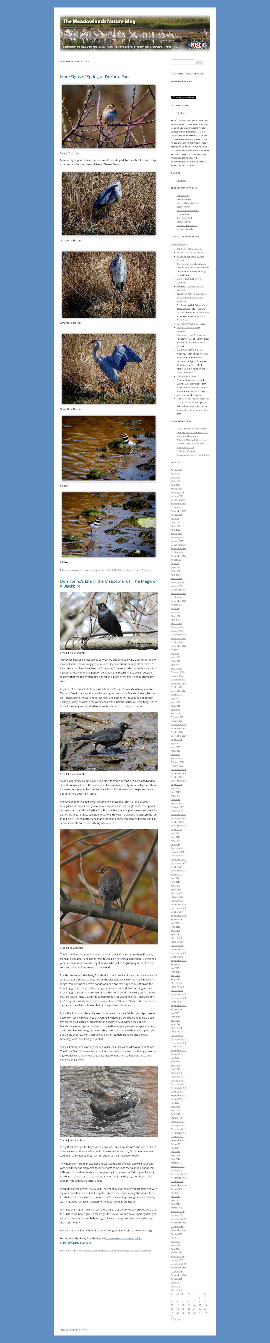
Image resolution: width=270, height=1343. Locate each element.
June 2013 (175, 1061)
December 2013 (178, 1039)
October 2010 (177, 1181)
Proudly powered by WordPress (74, 1329)
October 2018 (177, 822)
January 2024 (177, 586)
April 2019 (175, 799)
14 (194, 1305)
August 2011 (176, 1144)
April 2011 (175, 1159)
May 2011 (175, 1155)
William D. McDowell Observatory (192, 440)
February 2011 (177, 1166)
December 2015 (178, 949)
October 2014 (177, 1001)
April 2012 (175, 1114)
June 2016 (175, 926)
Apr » (180, 1319)
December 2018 (178, 814)
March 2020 (176, 758)
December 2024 (178, 544)
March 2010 (176, 1207)
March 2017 (176, 893)
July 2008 (175, 1282)
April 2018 (175, 844)
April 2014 (175, 1024)
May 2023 (175, 616)
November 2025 (178, 503)
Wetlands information (187, 451)
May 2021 (175, 705)
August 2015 (176, 964)
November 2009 (178, 1222)
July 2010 (175, 1192)
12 (183, 1305)
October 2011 (177, 1136)
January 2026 (177, 496)
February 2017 (177, 896)
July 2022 (175, 653)
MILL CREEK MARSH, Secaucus (191, 252)
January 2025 (177, 541)
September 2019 (178, 780)
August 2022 (176, 649)
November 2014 (178, 998)
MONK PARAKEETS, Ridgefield (190, 350)
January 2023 (177, 631)
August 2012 (176, 1099)
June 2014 (175, 1016)
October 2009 (177, 1226)
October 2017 (177, 866)
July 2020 (175, 743)
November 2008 (178, 1267)
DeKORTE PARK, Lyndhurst (189, 249)
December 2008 (178, 1263)
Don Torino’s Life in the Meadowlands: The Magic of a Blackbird (108, 583)
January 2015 (177, 990)
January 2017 (177, 900)
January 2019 (177, 810)
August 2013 (176, 1054)
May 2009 (175, 1245)
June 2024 (175, 567)
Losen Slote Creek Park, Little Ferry (193, 398)
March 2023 (176, 623)
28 (194, 1312)
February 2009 (177, 1256)
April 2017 (175, 889)
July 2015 (175, 968)
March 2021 (176, 713)
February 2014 (177, 1031)
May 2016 (175, 930)
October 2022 (177, 642)
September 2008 (178, 1275)
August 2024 (176, 559)
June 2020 (175, 747)
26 (183, 1312)
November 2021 (178, 683)
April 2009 (175, 1248)
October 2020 (177, 732)
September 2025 (178, 511)
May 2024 (175, 571)
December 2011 (178, 1129)
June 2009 (175, 1241)
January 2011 (177, 1170)
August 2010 (176, 1189)
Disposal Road (183, 214)
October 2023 (177, 597)
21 (194, 1308)
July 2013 (175, 1057)
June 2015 (175, 971)
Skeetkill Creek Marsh (187, 225)
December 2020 (178, 724)
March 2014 (176, 1028)
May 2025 (175, 526)
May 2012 (175, 1110)
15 (200, 1305)
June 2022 (175, 657)
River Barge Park (184, 218)
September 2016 (178, 915)
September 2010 (178, 1185)
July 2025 (175, 518)
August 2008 (176, 1278)
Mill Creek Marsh (184, 199)
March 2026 (176, 488)
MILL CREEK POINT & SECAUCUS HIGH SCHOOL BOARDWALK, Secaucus (191, 297)
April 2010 (175, 1204)
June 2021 (175, 702)
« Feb (173, 1319)
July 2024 (175, 563)
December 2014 (178, 994)
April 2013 (175, 1069)
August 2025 (176, 514)
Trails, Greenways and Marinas (191, 428)
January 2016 (177, 945)
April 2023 (175, 619)
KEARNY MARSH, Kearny (188, 376)
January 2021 (177, 720)
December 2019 (178, 769)
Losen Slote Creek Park (188, 210)
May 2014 (175, 1020)
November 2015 (178, 953)
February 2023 (177, 627)
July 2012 (175, 1102)
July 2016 (175, 923)
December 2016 (178, 904)
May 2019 (175, 795)
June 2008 (175, 1286)
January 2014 (177, 1035)
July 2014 (175, 1013)
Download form (178, 244)
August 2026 (176, 469)
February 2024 (177, 582)
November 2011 (178, 1132)
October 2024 (177, 552)
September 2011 (178, 1140)
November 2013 (178, 1043)
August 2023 (176, 604)
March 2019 (176, 803)
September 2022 (178, 646)
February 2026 (177, 492)
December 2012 (178, 1084)
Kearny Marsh (183, 206)
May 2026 (175, 481)
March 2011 (176, 1162)
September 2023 (178, 601)
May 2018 (175, 840)
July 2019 (175, 788)
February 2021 (177, 717)
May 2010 (175, 1200)
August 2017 (176, 874)
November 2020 (178, 728)
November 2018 (178, 818)
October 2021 (177, 687)
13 (189, 1305)
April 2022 (175, 664)
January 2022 (177, 675)
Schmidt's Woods (185, 229)
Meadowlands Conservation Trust (193, 454)
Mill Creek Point (184, 221)
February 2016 (177, 941)
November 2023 (178, 593)
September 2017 (178, 870)
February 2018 (177, 851)
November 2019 (178, 773)
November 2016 (178, 908)
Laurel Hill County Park (187, 203)
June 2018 (175, 837)
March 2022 (176, 668)
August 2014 (176, 1009)
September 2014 (178, 1005)
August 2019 (176, 784)
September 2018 (178, 825)
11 (178, 1305)
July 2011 (175, 1147)
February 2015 (177, 986)
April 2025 (175, 529)
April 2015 (175, 979)
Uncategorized (91, 570)
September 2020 (178, 735)
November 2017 (178, 863)
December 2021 (178, 679)
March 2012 (176, 1117)
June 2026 (175, 477)
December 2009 (178, 1219)
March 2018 (176, 848)
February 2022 (177, 672)
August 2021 (176, 694)
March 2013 (176, 1072)
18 (178, 1308)
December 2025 (178, 499)
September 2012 (178, 1095)
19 (183, 1308)
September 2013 (178, 1050)
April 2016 (175, 934)
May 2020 (175, 750)
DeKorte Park (183, 195)
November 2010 (178, 1177)
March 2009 (176, 1252)
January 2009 (177, 1260)
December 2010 (178, 1174)
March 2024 (176, 578)
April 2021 (175, 709)
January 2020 (177, 765)
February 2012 (177, 1121)
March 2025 (176, 533)
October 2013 (177, 1046)
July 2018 (175, 833)
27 (189, 1312)
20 (189, 1308)
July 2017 (175, 878)
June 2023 (175, 612)
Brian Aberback (125, 570)
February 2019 (177, 807)
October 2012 (177, 1091)
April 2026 (175, 484)
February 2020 (177, 762)
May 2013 (175, 1065)
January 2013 (177, 1080)
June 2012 (175, 1106)
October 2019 (177, 777)
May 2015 (175, 975)
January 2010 (177, 1215)
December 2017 (178, 859)
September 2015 (178, 960)
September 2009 (178, 1230)
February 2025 (177, 537)
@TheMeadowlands (181, 81)
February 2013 (177, 1076)
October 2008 (177, 1271)
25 (178, 1312)
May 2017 (175, 885)
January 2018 (177, 855)
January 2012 (177, 1125)
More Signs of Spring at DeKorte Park (95, 76)
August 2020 (176, 739)
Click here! (181, 113)
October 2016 (177, 911)
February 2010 (177, 1211)
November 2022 (178, 638)
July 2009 (175, 1237)
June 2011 (175, 1151)
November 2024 (178, 548)
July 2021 (175, 698)
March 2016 (176, 938)
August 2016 (176, 919)
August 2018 (176, 829)
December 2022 (178, 634)
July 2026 (175, 473)
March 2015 (176, 983)
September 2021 (178, 690)
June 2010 (175, 1196)
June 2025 (175, 522)
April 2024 (175, 574)
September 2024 (178, 556)
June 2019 (175, 792)
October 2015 (177, 956)
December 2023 (178, 589)
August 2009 (176, 1234)
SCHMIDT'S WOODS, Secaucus (191, 323)
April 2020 (175, 754)
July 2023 (175, 608)
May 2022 (175, 660)
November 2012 (178, 1087)
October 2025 (177, 507)
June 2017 (175, 881)
